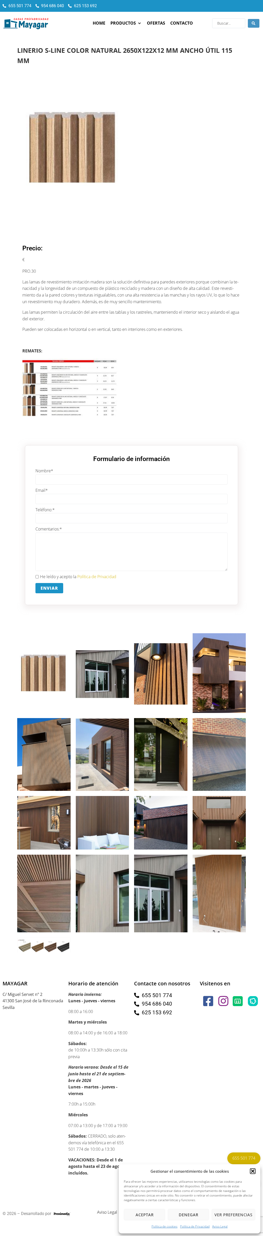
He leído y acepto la (78, 576)
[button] (252, 1171)
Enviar (49, 588)
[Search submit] (253, 23)
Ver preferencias (233, 1214)
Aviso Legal (220, 1226)
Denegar (188, 1214)
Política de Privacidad (195, 1226)
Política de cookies (164, 1226)
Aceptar (145, 1214)
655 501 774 (243, 1158)
